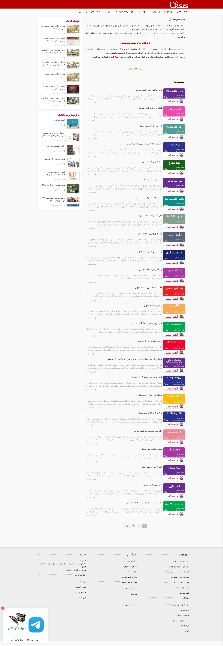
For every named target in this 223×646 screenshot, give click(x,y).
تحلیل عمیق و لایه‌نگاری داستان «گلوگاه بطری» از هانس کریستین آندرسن (53, 51)
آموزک (187, 631)
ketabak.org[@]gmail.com (76, 570)
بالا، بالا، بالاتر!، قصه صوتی (150, 413)
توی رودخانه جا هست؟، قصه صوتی (146, 377)
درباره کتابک (81, 581)
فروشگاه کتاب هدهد (182, 625)
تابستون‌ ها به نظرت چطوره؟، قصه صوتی (144, 144)
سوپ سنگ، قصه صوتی (151, 449)
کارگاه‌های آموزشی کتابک (129, 561)
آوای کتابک (82, 597)
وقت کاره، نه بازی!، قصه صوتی (148, 287)
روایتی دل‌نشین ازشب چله (56, 146)
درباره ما (79, 11)
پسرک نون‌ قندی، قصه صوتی (149, 251)
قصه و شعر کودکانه (131, 588)
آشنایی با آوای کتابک (135, 69)
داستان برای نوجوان (131, 604)
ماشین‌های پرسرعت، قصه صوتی (148, 198)
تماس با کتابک (81, 587)
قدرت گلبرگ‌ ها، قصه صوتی (150, 216)
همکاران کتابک (80, 592)
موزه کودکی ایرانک (183, 615)
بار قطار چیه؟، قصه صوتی (150, 269)
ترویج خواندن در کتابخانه (181, 561)
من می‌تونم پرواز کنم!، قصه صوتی (147, 323)
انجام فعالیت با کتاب (182, 587)
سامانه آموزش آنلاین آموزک (180, 620)
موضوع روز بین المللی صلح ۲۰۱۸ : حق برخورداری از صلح (53, 199)
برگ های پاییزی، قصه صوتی (149, 234)
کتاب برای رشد (184, 593)
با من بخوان (156, 11)
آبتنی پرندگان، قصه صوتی (150, 108)
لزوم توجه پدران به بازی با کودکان (53, 185)
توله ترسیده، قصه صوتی (151, 467)
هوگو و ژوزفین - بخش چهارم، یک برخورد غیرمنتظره (53, 27)
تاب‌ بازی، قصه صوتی (152, 485)
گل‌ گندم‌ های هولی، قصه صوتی (148, 431)
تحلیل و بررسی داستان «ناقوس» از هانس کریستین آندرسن (53, 99)
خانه (185, 11)
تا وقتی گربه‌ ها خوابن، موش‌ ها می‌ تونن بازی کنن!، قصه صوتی (134, 359)
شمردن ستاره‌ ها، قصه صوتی (149, 341)
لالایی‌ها (134, 599)
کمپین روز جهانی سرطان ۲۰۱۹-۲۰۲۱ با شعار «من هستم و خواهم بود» (53, 173)
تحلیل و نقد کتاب (131, 571)
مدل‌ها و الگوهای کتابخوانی (128, 577)
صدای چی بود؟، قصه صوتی (149, 395)
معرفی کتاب (108, 11)
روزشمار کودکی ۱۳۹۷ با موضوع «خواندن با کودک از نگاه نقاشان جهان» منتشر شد (53, 134)
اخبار (179, 11)
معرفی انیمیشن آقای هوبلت (55, 159)
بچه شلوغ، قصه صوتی (152, 162)
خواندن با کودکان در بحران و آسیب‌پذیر (176, 582)
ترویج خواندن (168, 11)
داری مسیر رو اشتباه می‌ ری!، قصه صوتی (144, 503)
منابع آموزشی (143, 11)
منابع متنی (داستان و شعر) (125, 11)
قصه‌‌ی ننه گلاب (59, 120)
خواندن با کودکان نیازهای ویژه (179, 577)
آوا (86, 11)
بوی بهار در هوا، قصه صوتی (150, 180)
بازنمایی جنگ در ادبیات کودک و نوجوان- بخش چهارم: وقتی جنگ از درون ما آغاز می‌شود (52, 39)
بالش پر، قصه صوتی (153, 305)
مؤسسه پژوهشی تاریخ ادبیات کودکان (176, 604)
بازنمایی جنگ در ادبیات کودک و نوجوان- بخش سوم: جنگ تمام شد (53, 87)
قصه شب (134, 594)
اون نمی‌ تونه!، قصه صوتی (150, 126)
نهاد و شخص (95, 11)
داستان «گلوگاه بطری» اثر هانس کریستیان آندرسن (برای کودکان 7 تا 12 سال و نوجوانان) (53, 63)
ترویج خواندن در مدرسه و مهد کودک (177, 571)
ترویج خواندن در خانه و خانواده (179, 566)
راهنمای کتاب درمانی (130, 566)
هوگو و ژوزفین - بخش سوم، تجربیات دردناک (55, 75)
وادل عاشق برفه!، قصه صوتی (149, 90)
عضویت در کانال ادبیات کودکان (25, 640)
